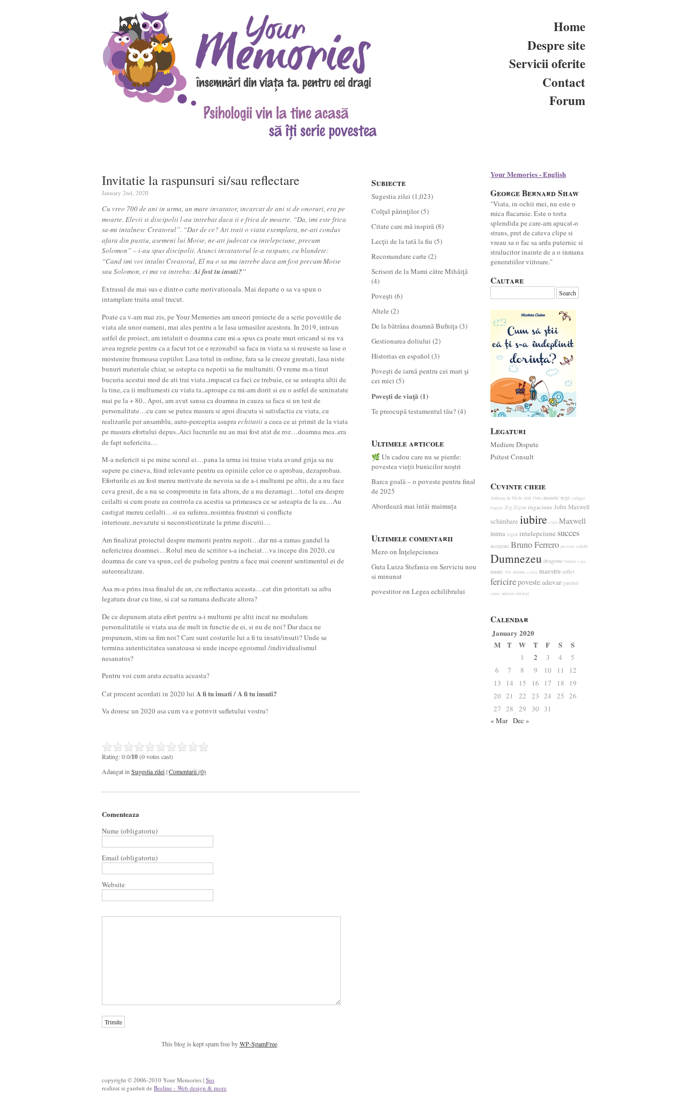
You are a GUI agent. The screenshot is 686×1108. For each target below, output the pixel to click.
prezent (567, 546)
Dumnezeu (516, 558)
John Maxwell (572, 507)
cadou (532, 572)
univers (508, 593)
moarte (551, 497)
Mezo (379, 551)
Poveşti (382, 296)
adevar (551, 582)
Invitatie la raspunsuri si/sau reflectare (201, 180)
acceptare (499, 545)
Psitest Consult (512, 457)
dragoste (553, 560)
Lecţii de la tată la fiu (402, 241)
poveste (529, 582)
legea (512, 534)
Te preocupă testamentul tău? (413, 411)
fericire (503, 582)
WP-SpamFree (258, 1043)
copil (553, 522)
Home (569, 26)
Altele (380, 311)
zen (527, 497)
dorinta (519, 572)
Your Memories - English (528, 174)
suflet (568, 571)
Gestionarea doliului (401, 341)
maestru (550, 571)
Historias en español (400, 356)
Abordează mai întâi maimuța (414, 506)
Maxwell (572, 521)
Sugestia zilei (148, 771)
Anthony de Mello (506, 498)
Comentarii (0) (187, 771)
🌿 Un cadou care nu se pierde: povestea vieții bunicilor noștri (416, 461)
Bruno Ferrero (535, 545)
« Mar (499, 720)
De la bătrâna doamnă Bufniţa (414, 326)
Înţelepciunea (418, 551)
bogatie (496, 507)
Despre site (556, 45)
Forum (567, 100)
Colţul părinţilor (395, 211)
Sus (210, 1080)
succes (568, 533)
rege (565, 497)
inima (497, 533)
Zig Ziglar (515, 507)
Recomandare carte (399, 256)
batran (570, 561)
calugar (578, 498)
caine (495, 593)
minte (496, 571)
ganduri (571, 582)
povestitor (386, 591)
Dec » (521, 720)
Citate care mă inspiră (402, 226)
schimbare (504, 521)
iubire (533, 519)
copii (581, 561)
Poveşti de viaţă (395, 396)
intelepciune (537, 533)
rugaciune (540, 507)
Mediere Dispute (514, 444)
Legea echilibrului (438, 591)
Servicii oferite (547, 63)
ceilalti (581, 546)
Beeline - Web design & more (190, 1088)
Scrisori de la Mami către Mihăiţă (419, 271)
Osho (537, 498)
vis (508, 571)
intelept (522, 593)
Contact (563, 82)
